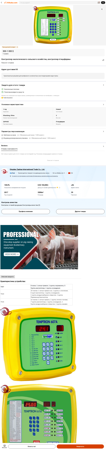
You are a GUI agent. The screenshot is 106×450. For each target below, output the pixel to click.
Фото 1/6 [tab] (53, 39)
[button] (102, 9)
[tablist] (53, 39)
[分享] (103, 60)
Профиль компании (26, 211)
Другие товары (80, 211)
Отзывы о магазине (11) (9, 149)
